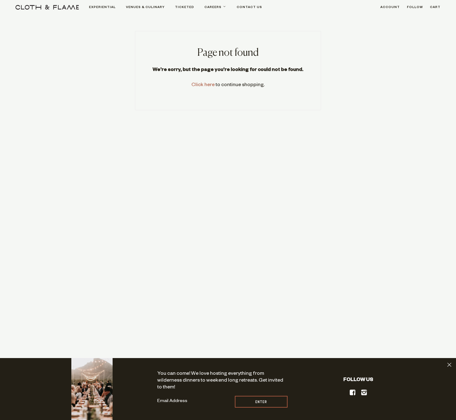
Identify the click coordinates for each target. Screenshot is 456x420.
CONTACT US (249, 7)
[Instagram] (364, 392)
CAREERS (213, 7)
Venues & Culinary (145, 7)
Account (390, 7)
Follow (415, 7)
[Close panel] (449, 365)
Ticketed (184, 7)
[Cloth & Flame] (47, 7)
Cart (435, 7)
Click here (203, 85)
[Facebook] (352, 392)
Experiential (102, 7)
